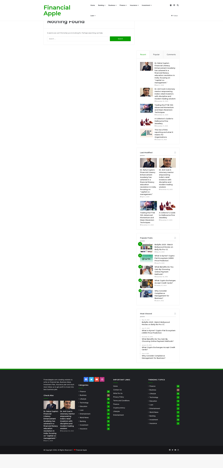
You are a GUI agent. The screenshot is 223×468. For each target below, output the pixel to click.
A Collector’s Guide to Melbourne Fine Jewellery (164, 121)
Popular (156, 54)
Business (111, 5)
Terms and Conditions (121, 400)
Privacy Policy (118, 397)
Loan (92, 16)
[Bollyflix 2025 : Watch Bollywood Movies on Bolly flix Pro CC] (146, 247)
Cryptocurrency (119, 408)
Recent (143, 54)
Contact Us (117, 390)
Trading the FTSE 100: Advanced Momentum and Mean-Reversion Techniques (147, 218)
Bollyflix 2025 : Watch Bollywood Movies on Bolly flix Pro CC (164, 247)
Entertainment (85, 414)
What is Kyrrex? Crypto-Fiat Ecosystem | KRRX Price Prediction (165, 258)
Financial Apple (81, 450)
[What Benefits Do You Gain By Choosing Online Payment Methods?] (146, 270)
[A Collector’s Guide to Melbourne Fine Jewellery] (146, 121)
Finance (122, 5)
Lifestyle (83, 399)
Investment (146, 5)
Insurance (133, 5)
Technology (84, 403)
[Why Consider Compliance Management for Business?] (146, 293)
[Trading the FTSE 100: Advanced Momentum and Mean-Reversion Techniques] (146, 108)
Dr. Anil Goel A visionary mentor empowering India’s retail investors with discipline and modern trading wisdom (165, 94)
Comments (171, 54)
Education (83, 406)
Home (92, 5)
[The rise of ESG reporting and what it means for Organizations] (146, 133)
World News (84, 417)
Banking (101, 5)
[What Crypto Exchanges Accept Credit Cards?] (146, 283)
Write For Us (117, 393)
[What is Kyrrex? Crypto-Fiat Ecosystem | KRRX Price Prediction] (146, 259)
